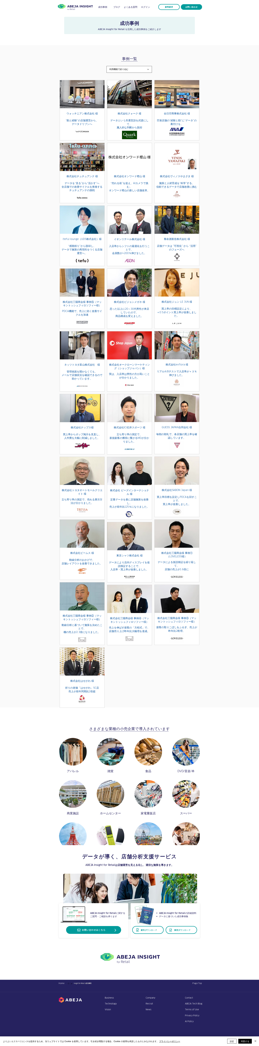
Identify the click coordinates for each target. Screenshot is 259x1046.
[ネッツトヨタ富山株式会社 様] (82, 362)
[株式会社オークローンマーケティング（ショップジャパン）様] (129, 362)
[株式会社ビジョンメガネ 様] (129, 299)
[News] (68, 983)
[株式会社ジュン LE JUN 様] (177, 299)
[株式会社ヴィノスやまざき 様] (177, 173)
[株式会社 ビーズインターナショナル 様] (129, 487)
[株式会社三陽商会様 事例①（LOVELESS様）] (177, 550)
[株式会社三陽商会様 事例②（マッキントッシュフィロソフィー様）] (82, 613)
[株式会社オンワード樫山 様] (129, 173)
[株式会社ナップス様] (82, 424)
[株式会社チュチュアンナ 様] (82, 173)
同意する (245, 1041)
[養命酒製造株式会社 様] (177, 236)
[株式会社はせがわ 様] (82, 678)
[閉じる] (255, 1041)
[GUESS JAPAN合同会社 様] (177, 424)
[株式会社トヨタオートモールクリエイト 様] (82, 487)
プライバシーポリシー (169, 1041)
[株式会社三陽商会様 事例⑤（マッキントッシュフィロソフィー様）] (82, 299)
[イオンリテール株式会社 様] (129, 236)
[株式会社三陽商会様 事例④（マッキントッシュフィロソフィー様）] (129, 615)
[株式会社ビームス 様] (82, 550)
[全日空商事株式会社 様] (177, 110)
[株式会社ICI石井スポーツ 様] (129, 424)
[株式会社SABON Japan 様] (177, 487)
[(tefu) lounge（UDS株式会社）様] (82, 236)
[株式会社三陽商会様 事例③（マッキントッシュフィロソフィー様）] (177, 615)
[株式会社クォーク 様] (129, 110)
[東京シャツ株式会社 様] (129, 552)
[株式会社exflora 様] (177, 361)
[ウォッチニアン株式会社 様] (82, 110)
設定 (232, 1041)
